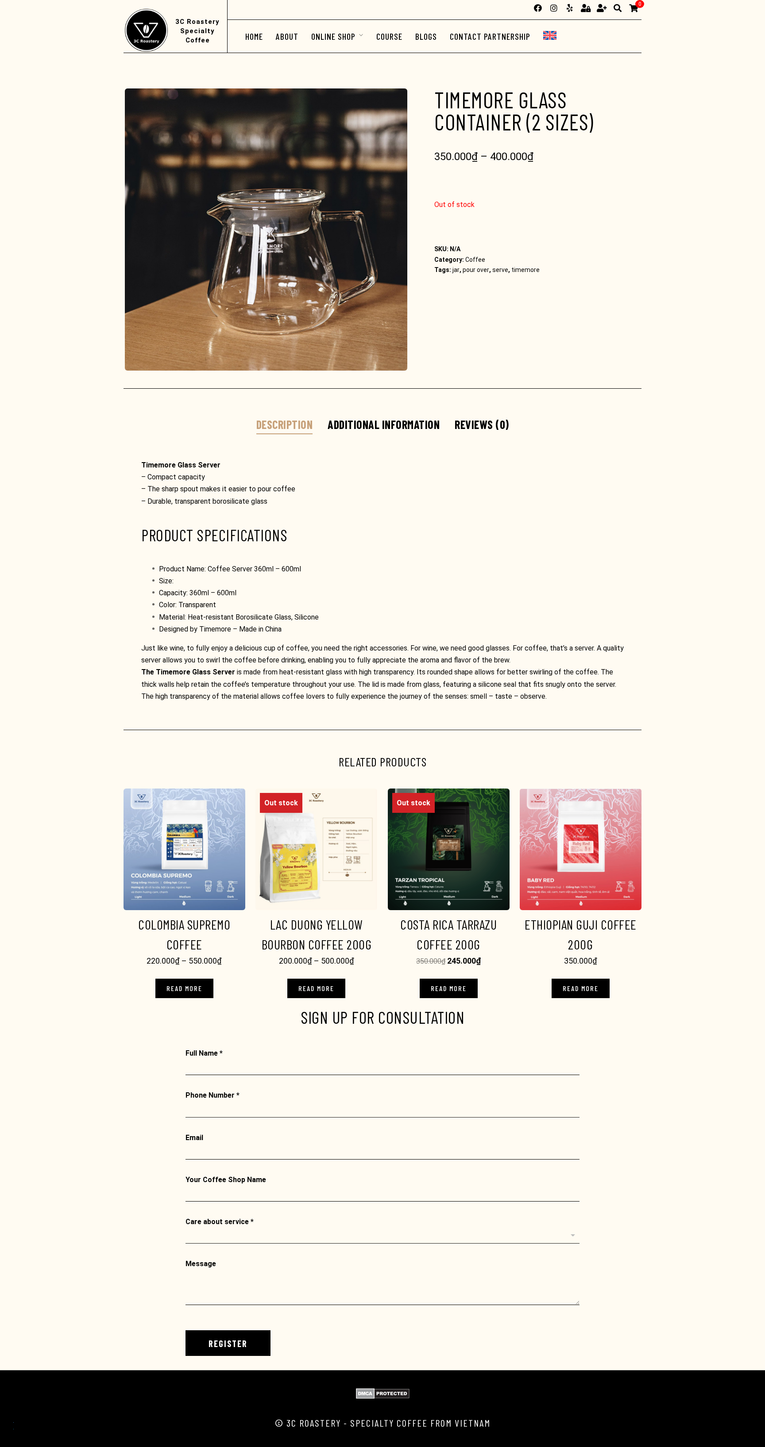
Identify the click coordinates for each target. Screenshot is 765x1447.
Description (284, 424)
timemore (525, 269)
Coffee (475, 259)
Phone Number (212, 1095)
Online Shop (333, 36)
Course (389, 36)
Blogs (426, 36)
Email (194, 1137)
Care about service (219, 1221)
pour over (476, 269)
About (287, 36)
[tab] (284, 425)
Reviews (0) (482, 424)
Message (200, 1263)
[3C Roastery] (146, 31)
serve (500, 269)
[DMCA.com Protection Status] (383, 1396)
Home (254, 36)
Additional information (384, 424)
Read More (184, 988)
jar (456, 269)
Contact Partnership (490, 36)
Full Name (204, 1053)
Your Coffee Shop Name (225, 1179)
